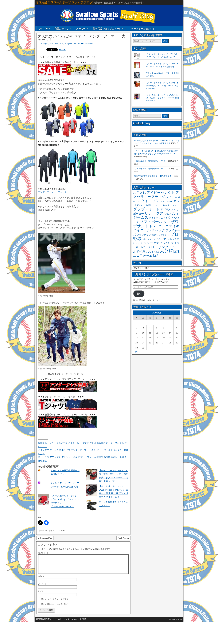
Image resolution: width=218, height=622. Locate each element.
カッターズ (168, 205)
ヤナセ (157, 243)
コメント (43, 553)
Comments (88, 43)
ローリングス (117, 443)
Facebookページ (142, 123)
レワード (145, 247)
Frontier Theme (175, 619)
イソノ (136, 201)
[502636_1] (67, 136)
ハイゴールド (74, 443)
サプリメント (168, 209)
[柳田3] (62, 365)
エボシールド (166, 201)
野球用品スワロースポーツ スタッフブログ (64, 2)
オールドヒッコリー (151, 205)
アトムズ (174, 196)
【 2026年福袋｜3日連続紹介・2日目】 (151, 161)
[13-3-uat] (67, 409)
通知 (139, 294)
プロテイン (155, 235)
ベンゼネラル (164, 239)
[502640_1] (67, 183)
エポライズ (64, 450)
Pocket (62, 49)
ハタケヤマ (43, 450)
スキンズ (154, 218)
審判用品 (155, 252)
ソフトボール (151, 222)
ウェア (60, 43)
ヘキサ (92, 450)
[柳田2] (61, 292)
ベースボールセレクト (143, 28)
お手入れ (139, 192)
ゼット (100, 450)
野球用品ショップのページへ (108, 28)
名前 (41, 576)
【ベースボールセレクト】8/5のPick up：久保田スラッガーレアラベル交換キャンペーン (162, 98)
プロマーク (165, 235)
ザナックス (43, 457)
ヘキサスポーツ (148, 239)
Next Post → (123, 538)
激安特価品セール (113, 457)
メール (42, 584)
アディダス (55, 457)
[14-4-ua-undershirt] (67, 391)
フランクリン (144, 234)
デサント (65, 457)
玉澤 (94, 443)
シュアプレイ (171, 213)
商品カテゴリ (61, 28)
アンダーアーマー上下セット (52, 192)
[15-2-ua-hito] (67, 427)
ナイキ (74, 457)
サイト (41, 591)
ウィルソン (150, 201)
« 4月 (135, 352)
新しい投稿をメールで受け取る (54, 604)
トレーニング (159, 226)
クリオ (177, 205)
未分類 (166, 251)
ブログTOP (44, 28)
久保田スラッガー (47, 443)
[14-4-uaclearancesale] (67, 74)
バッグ (160, 230)
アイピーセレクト (161, 193)
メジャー (146, 243)
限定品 (100, 457)
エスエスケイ (103, 443)
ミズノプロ (61, 443)
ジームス (54, 450)
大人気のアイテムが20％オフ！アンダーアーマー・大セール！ (81, 38)
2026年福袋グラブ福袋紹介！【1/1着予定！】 (153, 176)
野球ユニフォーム (87, 457)
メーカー (81, 28)
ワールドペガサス (113, 450)
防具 (156, 255)
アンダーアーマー (72, 43)
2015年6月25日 (46, 43)
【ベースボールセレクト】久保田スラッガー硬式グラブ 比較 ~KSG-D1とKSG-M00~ (162, 86)
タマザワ (86, 443)
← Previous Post (45, 538)
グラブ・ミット (146, 209)
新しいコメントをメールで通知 (54, 599)
